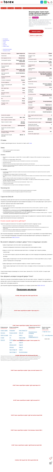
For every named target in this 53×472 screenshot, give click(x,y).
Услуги (4, 43)
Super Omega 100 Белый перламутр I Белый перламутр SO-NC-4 (35, 8)
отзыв (30, 143)
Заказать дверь (36, 31)
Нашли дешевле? (48, 28)
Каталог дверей (11, 8)
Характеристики (6, 40)
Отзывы (4, 41)
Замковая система (6, 50)
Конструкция (5, 38)
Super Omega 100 (18, 8)
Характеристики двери (7, 49)
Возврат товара (6, 46)
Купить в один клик (36, 35)
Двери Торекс (3, 8)
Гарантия (5, 44)
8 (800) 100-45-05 (15, 237)
